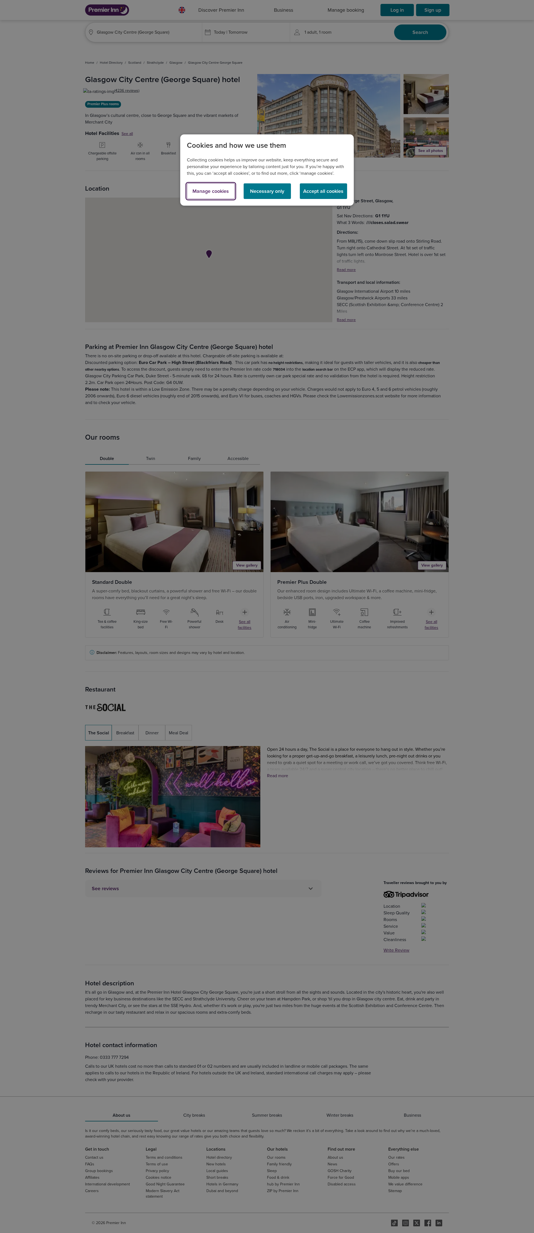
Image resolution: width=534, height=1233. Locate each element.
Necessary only (267, 191)
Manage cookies (210, 191)
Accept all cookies (323, 191)
